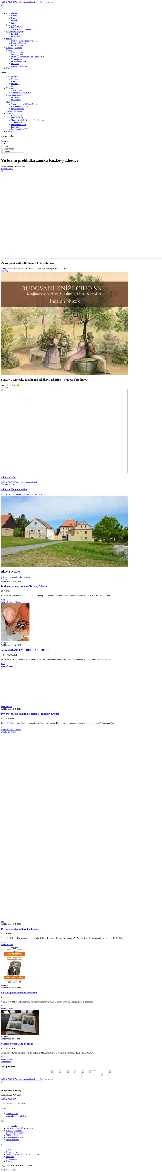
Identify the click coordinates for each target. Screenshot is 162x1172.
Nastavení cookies (8, 1170)
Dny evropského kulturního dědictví (20, 929)
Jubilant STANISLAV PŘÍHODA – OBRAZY (25, 650)
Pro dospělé (16, 36)
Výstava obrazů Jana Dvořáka (17, 1043)
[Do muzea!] (109, 1074)
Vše (5, 144)
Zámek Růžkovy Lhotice (21, 29)
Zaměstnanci (9, 149)
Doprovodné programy (15, 32)
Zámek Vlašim (17, 27)
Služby (9, 38)
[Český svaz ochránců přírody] (67, 1074)
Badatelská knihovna (19, 43)
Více (3, 600)
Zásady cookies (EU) (19, 66)
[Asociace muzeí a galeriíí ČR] (102, 1074)
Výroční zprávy (17, 59)
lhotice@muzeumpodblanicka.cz (29, 494)
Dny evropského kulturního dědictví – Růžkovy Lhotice (30, 713)
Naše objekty (11, 25)
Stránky (7, 151)
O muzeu (9, 50)
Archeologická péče (14, 48)
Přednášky (15, 20)
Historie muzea (17, 52)
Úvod (8, 1150)
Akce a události (12, 13)
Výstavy (14, 16)
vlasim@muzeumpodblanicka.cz (29, 482)
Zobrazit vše (6, 1062)
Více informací (7, 169)
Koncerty (15, 18)
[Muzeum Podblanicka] (21, 9)
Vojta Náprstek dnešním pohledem (19, 992)
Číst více (4, 271)
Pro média (15, 64)
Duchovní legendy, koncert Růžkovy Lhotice (24, 586)
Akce (6, 146)
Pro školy (15, 34)
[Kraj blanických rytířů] (60, 1074)
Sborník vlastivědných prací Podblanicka (27, 57)
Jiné (12, 23)
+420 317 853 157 (8, 494)
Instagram (51, 2)
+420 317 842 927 (8, 2)
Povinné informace (18, 61)
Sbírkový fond (17, 54)
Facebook (44, 2)
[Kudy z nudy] (83, 1074)
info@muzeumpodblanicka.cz (28, 2)
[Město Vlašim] (92, 1074)
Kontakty (10, 68)
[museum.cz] (75, 1074)
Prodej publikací (17, 45)
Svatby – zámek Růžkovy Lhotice (24, 41)
